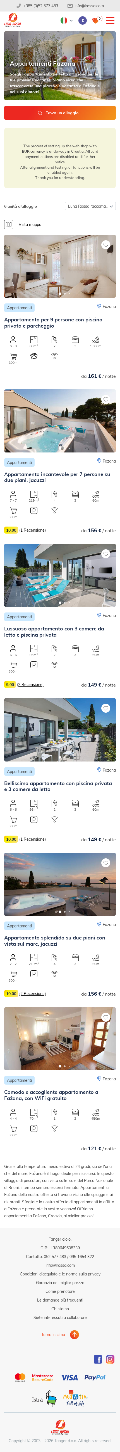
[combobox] (90, 206)
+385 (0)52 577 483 (40, 5)
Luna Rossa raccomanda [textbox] (90, 206)
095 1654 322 (81, 1256)
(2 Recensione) (30, 684)
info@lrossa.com (89, 5)
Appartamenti (19, 307)
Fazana (109, 306)
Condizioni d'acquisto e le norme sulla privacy (60, 1274)
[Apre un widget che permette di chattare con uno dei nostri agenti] (81, 1420)
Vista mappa (30, 224)
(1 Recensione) (32, 530)
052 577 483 (55, 1256)
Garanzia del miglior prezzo (60, 1282)
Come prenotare (60, 1291)
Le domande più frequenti (60, 1300)
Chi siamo (60, 1308)
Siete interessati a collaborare (60, 1317)
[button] (60, 293)
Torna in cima (53, 1334)
